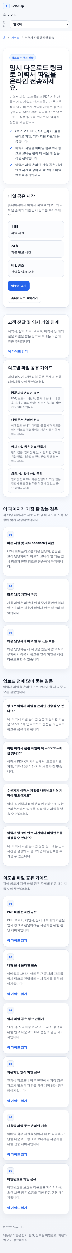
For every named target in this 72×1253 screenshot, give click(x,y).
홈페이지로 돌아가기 (24, 298)
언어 (4, 24)
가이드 (12, 15)
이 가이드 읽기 (18, 351)
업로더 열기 (18, 286)
